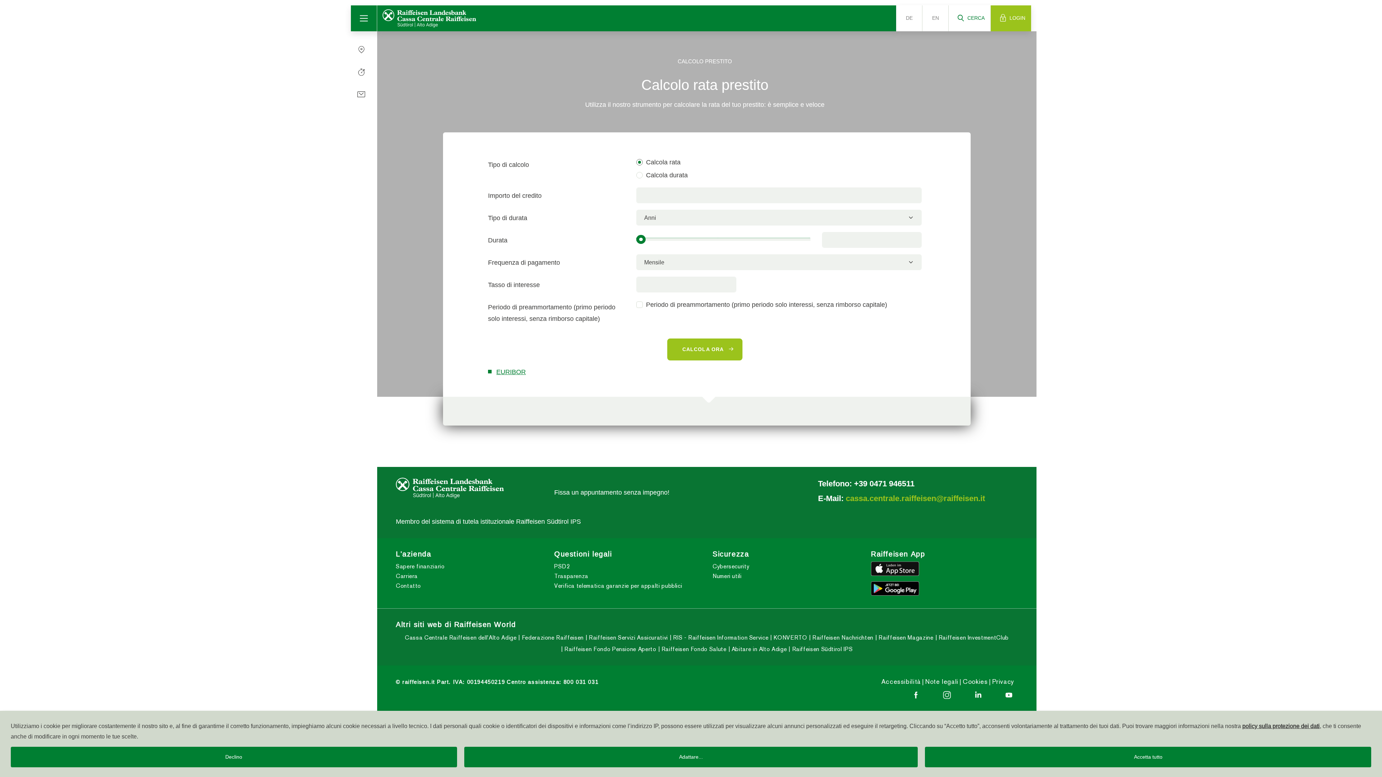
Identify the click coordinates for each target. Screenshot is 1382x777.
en (935, 18)
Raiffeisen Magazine (905, 637)
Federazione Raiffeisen (551, 637)
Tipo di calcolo (508, 164)
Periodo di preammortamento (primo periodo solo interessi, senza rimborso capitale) (551, 312)
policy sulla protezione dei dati (1281, 726)
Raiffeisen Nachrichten (841, 637)
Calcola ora (703, 349)
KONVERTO (789, 637)
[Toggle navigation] (364, 18)
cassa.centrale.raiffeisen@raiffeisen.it (915, 498)
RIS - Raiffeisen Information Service (720, 637)
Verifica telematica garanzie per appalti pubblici (618, 585)
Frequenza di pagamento (524, 262)
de (909, 18)
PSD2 (562, 566)
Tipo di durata (507, 218)
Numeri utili (727, 576)
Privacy (1003, 681)
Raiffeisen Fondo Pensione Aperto (609, 649)
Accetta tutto (1148, 757)
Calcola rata (663, 162)
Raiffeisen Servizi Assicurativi (627, 637)
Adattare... (691, 757)
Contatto (408, 585)
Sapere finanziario (420, 566)
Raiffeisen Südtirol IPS (821, 649)
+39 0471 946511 (884, 483)
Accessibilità (901, 681)
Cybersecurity (731, 566)
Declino (233, 757)
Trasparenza (571, 576)
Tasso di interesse (514, 284)
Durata (497, 240)
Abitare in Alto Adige (758, 649)
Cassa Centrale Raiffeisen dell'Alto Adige (460, 637)
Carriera (407, 576)
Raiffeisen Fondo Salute (693, 649)
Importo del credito (515, 195)
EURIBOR (511, 372)
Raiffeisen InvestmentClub (973, 637)
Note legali (941, 681)
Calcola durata (667, 175)
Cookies (975, 681)
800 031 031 (581, 682)
